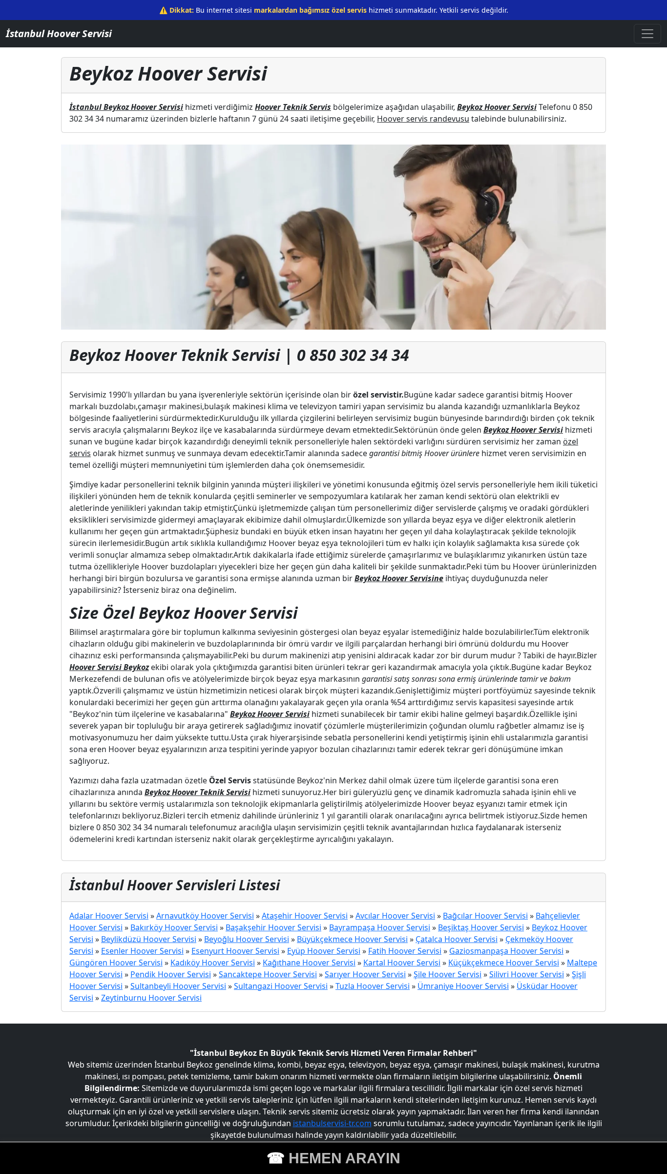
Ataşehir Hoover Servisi (305, 915)
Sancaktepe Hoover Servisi (268, 974)
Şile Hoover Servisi (447, 974)
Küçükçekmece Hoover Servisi (503, 962)
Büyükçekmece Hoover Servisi (352, 939)
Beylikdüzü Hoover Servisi (148, 939)
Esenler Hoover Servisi (142, 950)
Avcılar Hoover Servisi (395, 915)
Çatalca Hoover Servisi (457, 939)
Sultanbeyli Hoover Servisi (178, 986)
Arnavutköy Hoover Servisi (205, 915)
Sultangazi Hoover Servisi (281, 986)
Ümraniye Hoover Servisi (463, 986)
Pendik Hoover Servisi (170, 974)
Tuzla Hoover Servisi (372, 986)
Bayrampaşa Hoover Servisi (379, 927)
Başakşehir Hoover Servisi (273, 927)
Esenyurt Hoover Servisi (235, 950)
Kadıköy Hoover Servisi (212, 962)
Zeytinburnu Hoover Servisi (151, 997)
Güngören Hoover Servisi (116, 962)
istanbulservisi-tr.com (332, 1123)
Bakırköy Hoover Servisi (174, 927)
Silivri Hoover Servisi (526, 974)
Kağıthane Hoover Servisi (309, 962)
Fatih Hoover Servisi (404, 950)
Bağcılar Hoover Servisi (485, 915)
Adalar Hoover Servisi (108, 915)
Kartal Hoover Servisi (401, 962)
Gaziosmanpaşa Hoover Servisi (506, 950)
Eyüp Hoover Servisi (323, 950)
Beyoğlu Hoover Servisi (246, 939)
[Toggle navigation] (647, 33)
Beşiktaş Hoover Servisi (481, 927)
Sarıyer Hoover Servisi (365, 974)
